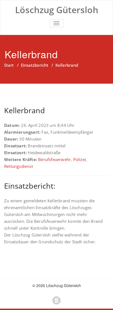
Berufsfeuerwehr (54, 159)
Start (9, 65)
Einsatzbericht (34, 65)
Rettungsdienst (18, 166)
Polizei (79, 159)
